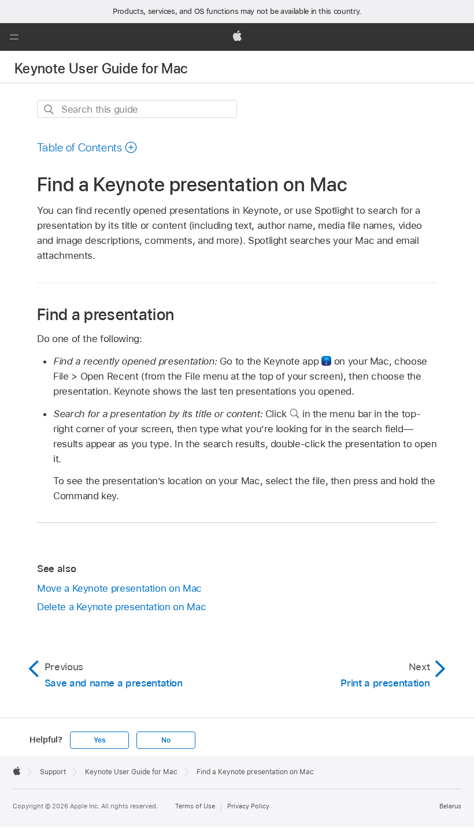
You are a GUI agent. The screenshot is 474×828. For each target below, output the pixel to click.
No (166, 740)
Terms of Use (195, 806)
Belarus (450, 806)
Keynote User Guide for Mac (100, 68)
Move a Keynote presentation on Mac (119, 588)
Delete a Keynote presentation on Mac (121, 606)
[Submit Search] (49, 109)
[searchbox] (137, 109)
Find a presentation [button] (105, 314)
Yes (99, 740)
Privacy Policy (248, 806)
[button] (14, 37)
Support (53, 772)
